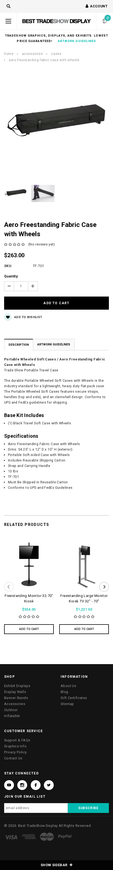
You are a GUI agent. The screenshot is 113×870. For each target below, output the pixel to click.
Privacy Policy (15, 752)
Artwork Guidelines (53, 344)
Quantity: (11, 276)
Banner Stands (16, 698)
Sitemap (67, 704)
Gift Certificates (74, 698)
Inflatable (12, 716)
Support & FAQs (17, 740)
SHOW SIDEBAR (54, 865)
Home (8, 54)
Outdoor (11, 710)
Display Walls (15, 692)
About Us (68, 686)
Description (19, 345)
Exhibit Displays (17, 686)
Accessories (32, 54)
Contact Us (13, 758)
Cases (56, 54)
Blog (64, 692)
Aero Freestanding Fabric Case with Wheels (44, 60)
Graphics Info (15, 746)
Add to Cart (29, 629)
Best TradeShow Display (38, 826)
